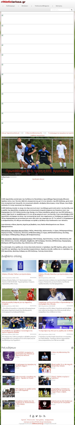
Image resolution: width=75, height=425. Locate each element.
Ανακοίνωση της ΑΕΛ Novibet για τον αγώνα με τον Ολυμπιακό (61, 401)
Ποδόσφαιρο (10, 6)
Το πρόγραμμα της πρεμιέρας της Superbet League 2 (58, 133)
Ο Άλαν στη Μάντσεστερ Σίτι (28, 133)
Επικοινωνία (31, 420)
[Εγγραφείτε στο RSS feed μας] (44, 416)
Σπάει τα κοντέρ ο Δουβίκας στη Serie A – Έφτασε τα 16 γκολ (25, 377)
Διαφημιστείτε (49, 420)
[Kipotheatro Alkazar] (37, 179)
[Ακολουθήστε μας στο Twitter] (37, 416)
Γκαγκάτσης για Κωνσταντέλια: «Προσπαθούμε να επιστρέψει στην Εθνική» (56, 303)
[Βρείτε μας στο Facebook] (30, 416)
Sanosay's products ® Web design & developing (37, 422)
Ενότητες (59, 6)
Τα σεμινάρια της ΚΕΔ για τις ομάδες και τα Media (56, 331)
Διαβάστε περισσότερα (37, 135)
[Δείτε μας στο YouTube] (33, 416)
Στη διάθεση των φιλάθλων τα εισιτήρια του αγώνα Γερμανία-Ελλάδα (17, 331)
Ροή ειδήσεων (8, 347)
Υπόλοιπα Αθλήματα (42, 6)
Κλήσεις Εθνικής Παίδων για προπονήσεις (16, 274)
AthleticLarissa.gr (38, 423)
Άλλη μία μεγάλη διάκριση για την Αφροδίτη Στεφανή (17, 303)
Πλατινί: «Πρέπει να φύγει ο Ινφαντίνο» (60, 377)
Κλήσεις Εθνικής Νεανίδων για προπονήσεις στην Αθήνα (56, 274)
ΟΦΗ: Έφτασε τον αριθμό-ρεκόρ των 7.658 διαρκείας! (25, 389)
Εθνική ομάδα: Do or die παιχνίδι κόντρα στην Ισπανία (61, 365)
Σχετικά (23, 420)
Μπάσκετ (25, 6)
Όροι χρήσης (40, 420)
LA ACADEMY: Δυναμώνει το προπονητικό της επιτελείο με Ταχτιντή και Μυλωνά (24, 354)
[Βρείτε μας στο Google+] (40, 416)
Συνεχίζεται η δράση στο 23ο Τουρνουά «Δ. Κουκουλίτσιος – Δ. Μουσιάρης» (25, 402)
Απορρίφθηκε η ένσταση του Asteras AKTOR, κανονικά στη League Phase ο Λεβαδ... (60, 390)
